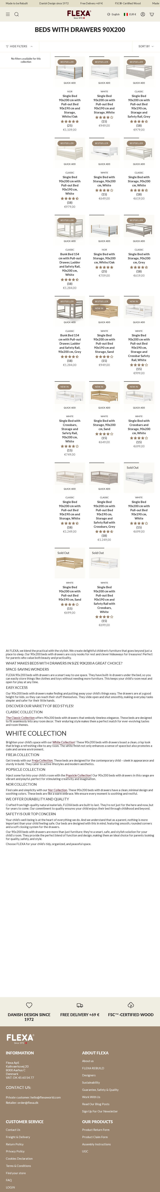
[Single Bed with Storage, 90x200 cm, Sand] (104, 396)
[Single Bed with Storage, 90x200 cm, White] (104, 153)
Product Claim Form (95, 1137)
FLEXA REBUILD (93, 1068)
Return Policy (15, 1144)
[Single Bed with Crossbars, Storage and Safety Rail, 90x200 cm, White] (70, 396)
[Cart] (151, 14)
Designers (89, 1075)
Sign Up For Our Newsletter (100, 1111)
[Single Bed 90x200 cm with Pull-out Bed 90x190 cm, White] (70, 153)
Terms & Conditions (18, 1165)
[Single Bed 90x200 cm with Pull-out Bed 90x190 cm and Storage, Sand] (104, 311)
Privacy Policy (15, 1151)
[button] (70, 121)
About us (88, 1061)
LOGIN (10, 1187)
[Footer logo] (20, 1038)
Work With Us (91, 1097)
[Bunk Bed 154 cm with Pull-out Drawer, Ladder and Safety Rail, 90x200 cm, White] (70, 230)
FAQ (9, 1180)
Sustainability (91, 1082)
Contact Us (13, 1129)
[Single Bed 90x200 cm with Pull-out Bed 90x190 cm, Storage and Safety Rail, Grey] (139, 71)
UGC (85, 1151)
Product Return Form (95, 1129)
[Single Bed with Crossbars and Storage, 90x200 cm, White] (139, 396)
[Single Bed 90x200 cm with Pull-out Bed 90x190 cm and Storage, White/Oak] (70, 71)
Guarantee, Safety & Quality (100, 1089)
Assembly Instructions (96, 1144)
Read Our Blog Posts (95, 1104)
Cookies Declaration (19, 1158)
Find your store (16, 1173)
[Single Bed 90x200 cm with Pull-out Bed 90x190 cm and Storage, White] (104, 71)
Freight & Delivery (18, 1137)
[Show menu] (8, 14)
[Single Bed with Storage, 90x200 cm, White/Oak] (104, 230)
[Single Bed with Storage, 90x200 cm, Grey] (139, 230)
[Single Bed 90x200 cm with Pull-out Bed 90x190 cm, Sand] (70, 563)
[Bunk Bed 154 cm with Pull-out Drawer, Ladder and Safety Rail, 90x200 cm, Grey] (70, 311)
